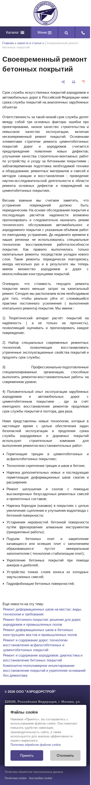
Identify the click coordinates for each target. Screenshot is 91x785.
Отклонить (65, 755)
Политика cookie (16, 778)
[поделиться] (63, 81)
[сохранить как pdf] (84, 81)
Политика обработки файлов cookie (35, 744)
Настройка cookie (40, 778)
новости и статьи (29, 43)
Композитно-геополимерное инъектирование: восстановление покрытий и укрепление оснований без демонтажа (44, 670)
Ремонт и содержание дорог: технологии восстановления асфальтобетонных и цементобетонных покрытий (35, 645)
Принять (27, 755)
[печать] (73, 81)
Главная (8, 43)
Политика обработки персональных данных (34, 772)
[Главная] (45, 13)
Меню (43, 32)
